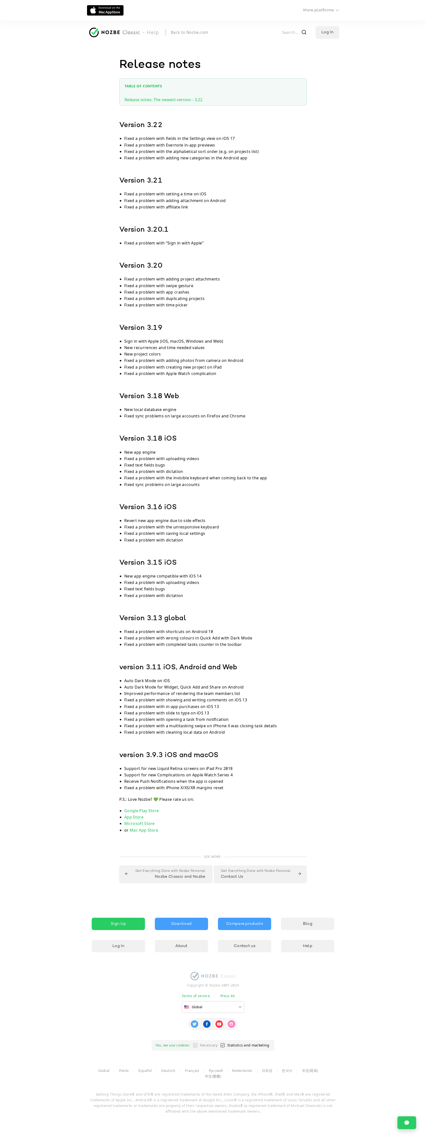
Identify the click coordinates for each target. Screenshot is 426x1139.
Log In (327, 32)
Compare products (244, 924)
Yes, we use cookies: (172, 1045)
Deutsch (168, 1070)
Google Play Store (141, 810)
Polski (124, 1070)
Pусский (216, 1070)
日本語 (267, 1070)
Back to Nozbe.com (189, 32)
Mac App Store (144, 830)
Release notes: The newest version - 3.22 (163, 99)
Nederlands (242, 1070)
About (181, 946)
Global (103, 1070)
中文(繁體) (213, 1076)
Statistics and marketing (248, 1045)
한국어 (287, 1070)
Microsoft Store (139, 823)
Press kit (227, 995)
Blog (307, 924)
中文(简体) (310, 1070)
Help (307, 946)
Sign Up (118, 924)
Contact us (244, 946)
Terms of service (196, 995)
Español (145, 1070)
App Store (133, 817)
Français (192, 1070)
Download (181, 924)
